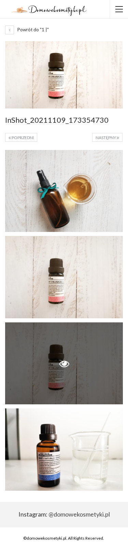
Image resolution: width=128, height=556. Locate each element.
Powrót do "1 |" (32, 29)
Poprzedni (22, 137)
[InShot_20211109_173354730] (64, 191)
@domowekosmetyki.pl (79, 514)
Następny (106, 137)
